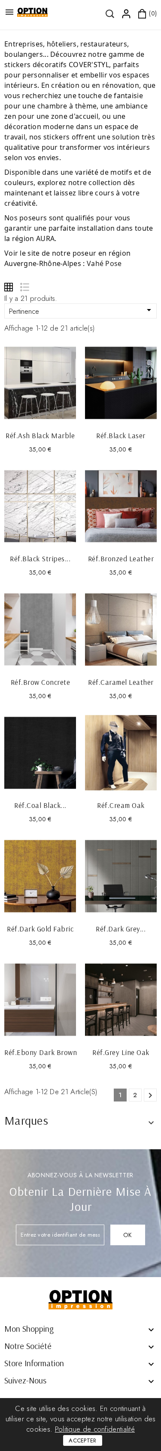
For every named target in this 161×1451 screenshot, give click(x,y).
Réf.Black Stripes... (40, 558)
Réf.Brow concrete (40, 682)
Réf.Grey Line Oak (120, 1052)
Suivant (150, 1095)
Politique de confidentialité (95, 1429)
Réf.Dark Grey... (121, 928)
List (24, 287)
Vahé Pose (104, 263)
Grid (8, 287)
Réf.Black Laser (121, 435)
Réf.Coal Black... (40, 805)
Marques (26, 1120)
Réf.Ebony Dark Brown (40, 1052)
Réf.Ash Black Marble (40, 435)
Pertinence (81, 310)
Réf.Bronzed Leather (121, 558)
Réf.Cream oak (121, 805)
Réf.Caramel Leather (121, 682)
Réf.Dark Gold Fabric (40, 928)
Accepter (82, 1440)
